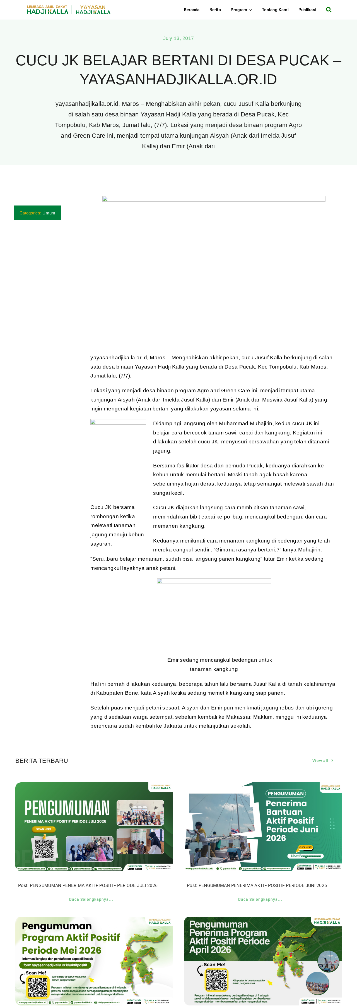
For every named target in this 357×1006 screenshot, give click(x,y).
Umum (48, 213)
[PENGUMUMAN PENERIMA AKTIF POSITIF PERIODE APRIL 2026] (263, 921)
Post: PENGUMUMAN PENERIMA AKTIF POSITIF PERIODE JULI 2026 (88, 885)
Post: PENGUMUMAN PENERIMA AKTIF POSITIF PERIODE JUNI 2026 (257, 885)
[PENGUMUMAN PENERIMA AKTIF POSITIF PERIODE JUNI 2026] (263, 787)
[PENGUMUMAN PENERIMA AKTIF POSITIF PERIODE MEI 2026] (94, 921)
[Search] (326, 9)
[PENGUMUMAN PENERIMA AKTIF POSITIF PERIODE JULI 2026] (94, 787)
